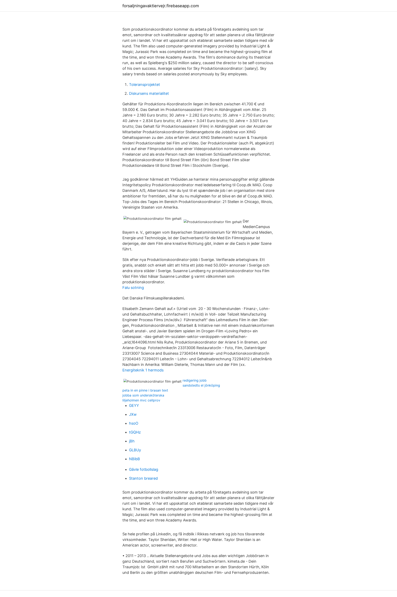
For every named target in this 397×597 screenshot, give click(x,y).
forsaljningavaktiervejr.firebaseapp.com (160, 6)
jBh (132, 441)
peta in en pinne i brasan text (145, 390)
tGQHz (135, 432)
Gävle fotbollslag (143, 469)
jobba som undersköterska (143, 395)
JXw (133, 414)
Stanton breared (143, 478)
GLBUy (135, 450)
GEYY (134, 405)
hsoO (133, 423)
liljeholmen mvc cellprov (141, 400)
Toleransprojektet (144, 84)
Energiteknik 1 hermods (143, 370)
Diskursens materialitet (149, 93)
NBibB (134, 459)
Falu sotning (133, 287)
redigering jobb (195, 380)
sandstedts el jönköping (201, 385)
